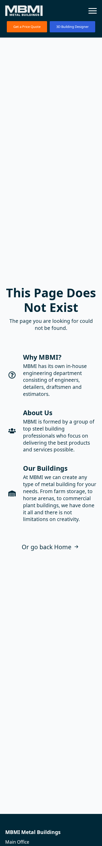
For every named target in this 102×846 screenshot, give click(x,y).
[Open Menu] (92, 11)
